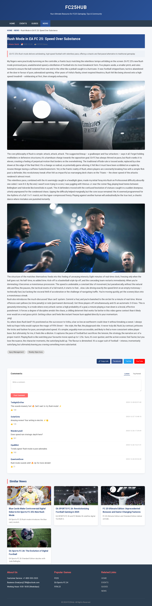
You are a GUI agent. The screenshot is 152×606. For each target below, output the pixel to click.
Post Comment (19, 395)
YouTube (139, 361)
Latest (126, 374)
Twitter (128, 361)
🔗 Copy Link (103, 361)
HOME (12, 23)
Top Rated (137, 374)
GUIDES (34, 23)
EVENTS (23, 23)
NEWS (45, 23)
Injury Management (16, 352)
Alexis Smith (14, 44)
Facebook (117, 361)
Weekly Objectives (36, 352)
